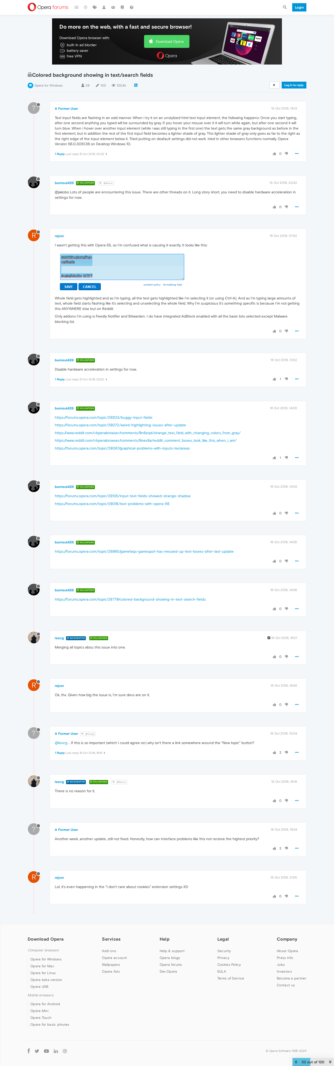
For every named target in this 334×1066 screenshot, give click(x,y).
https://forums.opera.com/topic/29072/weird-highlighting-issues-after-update (120, 425)
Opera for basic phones (49, 1024)
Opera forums (171, 965)
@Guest (108, 183)
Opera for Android (45, 1004)
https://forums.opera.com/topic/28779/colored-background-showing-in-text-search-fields (130, 599)
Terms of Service (230, 978)
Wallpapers (111, 965)
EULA (221, 971)
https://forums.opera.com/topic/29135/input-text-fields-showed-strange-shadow (122, 496)
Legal (223, 939)
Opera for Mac (42, 966)
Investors (284, 971)
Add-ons (109, 951)
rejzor (59, 236)
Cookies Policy (229, 965)
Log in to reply (294, 85)
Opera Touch (40, 1018)
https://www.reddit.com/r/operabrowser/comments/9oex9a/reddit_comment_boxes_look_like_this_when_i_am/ (145, 440)
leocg (59, 638)
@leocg (89, 734)
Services (111, 939)
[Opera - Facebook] (28, 1051)
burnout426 (64, 183)
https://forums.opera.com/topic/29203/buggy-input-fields (103, 417)
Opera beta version (46, 980)
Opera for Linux (43, 973)
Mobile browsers (41, 995)
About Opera (287, 951)
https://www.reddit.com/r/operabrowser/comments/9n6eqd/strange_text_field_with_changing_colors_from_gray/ (148, 433)
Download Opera (170, 41)
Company (287, 939)
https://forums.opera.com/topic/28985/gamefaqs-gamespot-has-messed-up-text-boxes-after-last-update (144, 551)
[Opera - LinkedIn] (55, 1051)
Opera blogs (170, 958)
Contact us (286, 985)
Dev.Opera (168, 971)
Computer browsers (43, 950)
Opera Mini (39, 1011)
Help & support (172, 951)
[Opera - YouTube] (46, 1051)
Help (164, 939)
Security (224, 951)
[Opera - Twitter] (37, 1051)
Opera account (114, 958)
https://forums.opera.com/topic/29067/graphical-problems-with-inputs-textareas (122, 448)
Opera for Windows (48, 85)
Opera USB (39, 987)
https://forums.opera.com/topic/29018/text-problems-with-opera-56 (112, 504)
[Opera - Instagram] (64, 1051)
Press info (285, 958)
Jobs (281, 965)
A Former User (66, 108)
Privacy (223, 958)
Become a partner (291, 978)
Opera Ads (111, 971)
